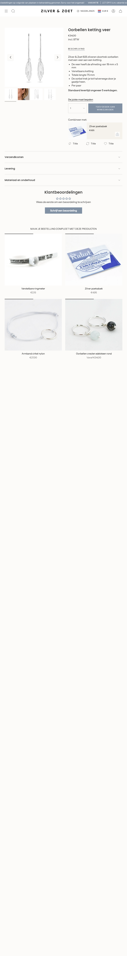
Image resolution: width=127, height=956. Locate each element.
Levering (10, 168)
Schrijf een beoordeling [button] (63, 210)
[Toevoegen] (117, 134)
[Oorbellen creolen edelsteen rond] (93, 325)
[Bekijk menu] (6, 11)
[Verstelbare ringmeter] (33, 259)
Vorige (10, 57)
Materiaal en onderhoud (20, 180)
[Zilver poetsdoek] (77, 130)
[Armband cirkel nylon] (33, 325)
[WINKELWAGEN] (120, 11)
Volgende (58, 57)
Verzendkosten (14, 157)
